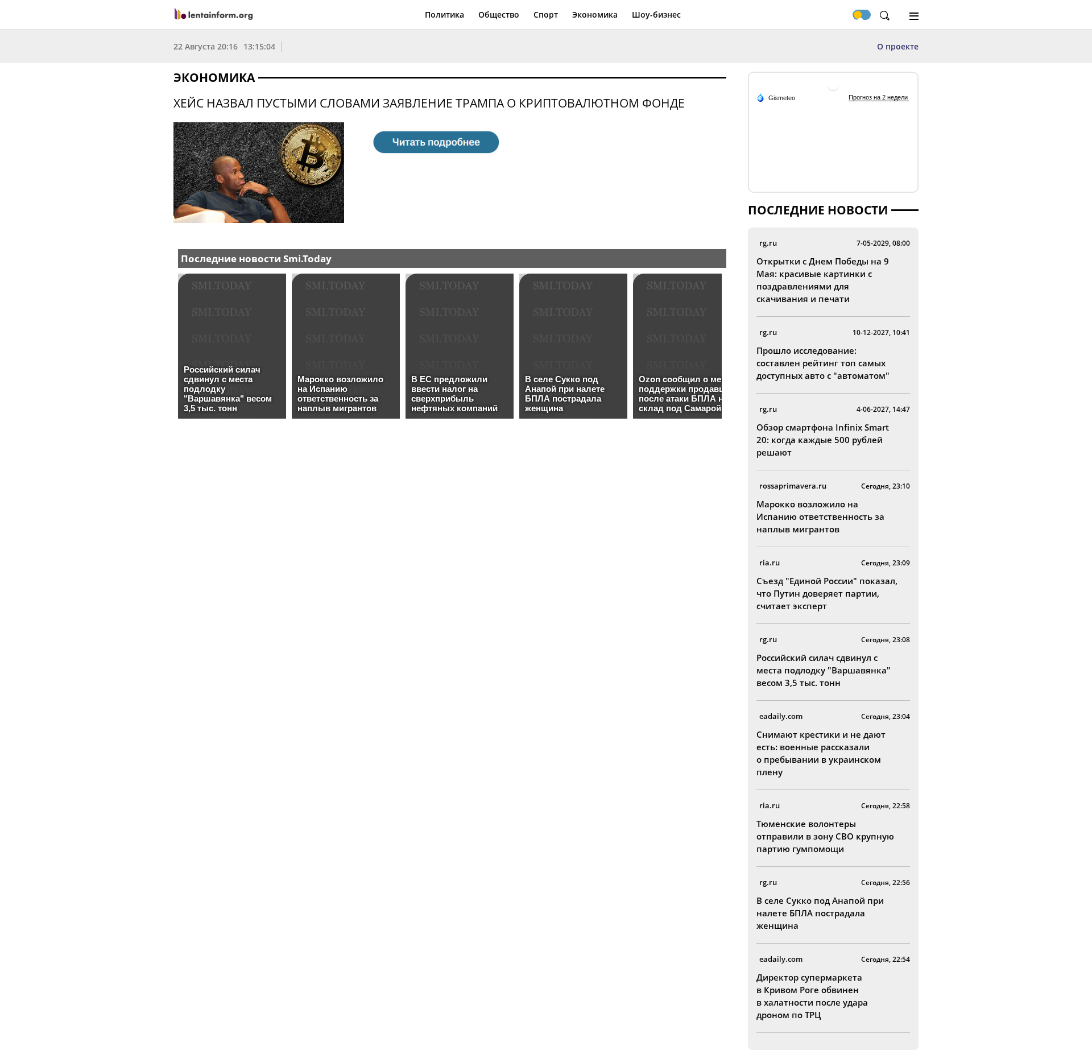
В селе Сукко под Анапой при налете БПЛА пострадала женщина (820, 913)
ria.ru (769, 562)
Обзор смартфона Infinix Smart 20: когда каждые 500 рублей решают (822, 439)
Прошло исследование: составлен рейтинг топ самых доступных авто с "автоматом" (823, 363)
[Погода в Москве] (833, 89)
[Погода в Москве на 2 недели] (879, 97)
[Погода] (776, 97)
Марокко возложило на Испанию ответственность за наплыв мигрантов (820, 516)
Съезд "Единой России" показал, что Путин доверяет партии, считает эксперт (826, 593)
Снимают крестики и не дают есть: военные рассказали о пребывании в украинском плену (821, 753)
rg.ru (768, 243)
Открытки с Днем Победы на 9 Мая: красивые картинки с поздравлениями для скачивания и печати (822, 279)
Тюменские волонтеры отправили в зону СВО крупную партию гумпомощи (825, 836)
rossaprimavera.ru (792, 486)
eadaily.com (781, 716)
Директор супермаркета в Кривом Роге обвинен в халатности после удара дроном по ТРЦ (812, 996)
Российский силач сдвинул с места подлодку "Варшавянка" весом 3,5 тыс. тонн (823, 670)
